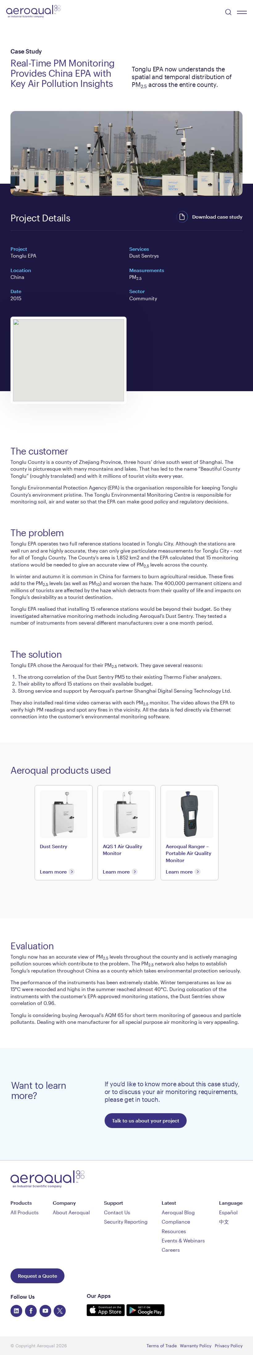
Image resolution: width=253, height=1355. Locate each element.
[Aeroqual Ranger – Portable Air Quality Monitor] (189, 832)
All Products (24, 1212)
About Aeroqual (71, 1212)
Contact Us (117, 1212)
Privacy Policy (229, 1345)
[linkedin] (16, 1311)
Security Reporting (125, 1222)
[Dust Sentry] (63, 832)
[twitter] (59, 1311)
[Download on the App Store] (106, 1314)
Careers (171, 1250)
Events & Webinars (183, 1240)
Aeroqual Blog (178, 1212)
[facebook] (31, 1311)
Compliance (176, 1222)
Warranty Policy (195, 1345)
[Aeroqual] (33, 12)
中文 (224, 1222)
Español (228, 1212)
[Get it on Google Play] (145, 1314)
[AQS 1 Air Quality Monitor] (126, 832)
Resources (174, 1231)
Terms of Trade (162, 1345)
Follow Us (22, 1296)
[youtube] (45, 1311)
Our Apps (98, 1296)
